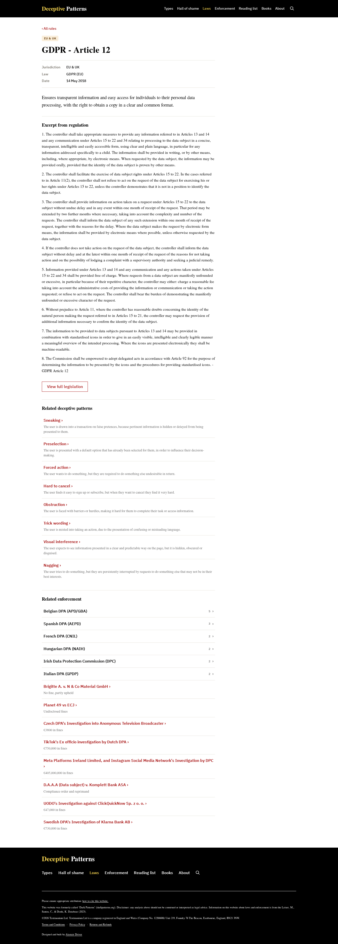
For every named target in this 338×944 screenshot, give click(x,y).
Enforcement (225, 8)
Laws (207, 8)
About (280, 8)
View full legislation (65, 386)
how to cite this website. (95, 901)
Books (266, 8)
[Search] (292, 8)
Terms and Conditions (53, 924)
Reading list (248, 8)
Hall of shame (188, 8)
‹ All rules (49, 28)
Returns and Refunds (101, 924)
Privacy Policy (77, 924)
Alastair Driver (74, 934)
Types (168, 8)
